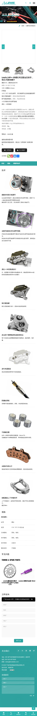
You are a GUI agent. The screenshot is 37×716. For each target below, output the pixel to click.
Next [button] (36, 70)
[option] (18, 47)
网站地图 (4, 670)
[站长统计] (10, 670)
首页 (23, 26)
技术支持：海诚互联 (7, 668)
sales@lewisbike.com (12, 662)
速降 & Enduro (30, 26)
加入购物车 (22, 150)
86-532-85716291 (10, 660)
